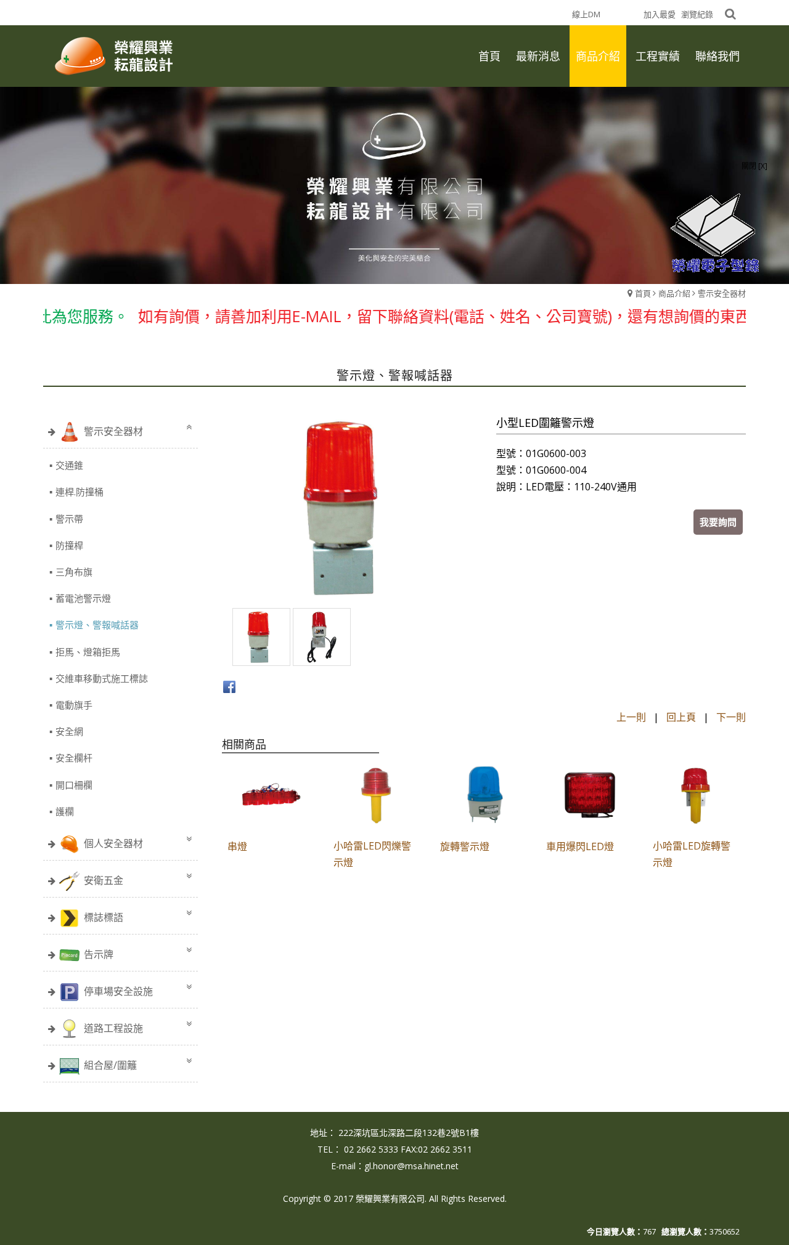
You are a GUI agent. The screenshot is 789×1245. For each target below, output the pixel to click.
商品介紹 (674, 293)
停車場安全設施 (118, 991)
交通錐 (69, 465)
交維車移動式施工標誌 (101, 678)
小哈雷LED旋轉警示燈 (691, 854)
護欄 (64, 811)
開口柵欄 (73, 785)
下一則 (731, 717)
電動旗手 (73, 705)
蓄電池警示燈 (83, 598)
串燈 (237, 846)
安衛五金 (103, 880)
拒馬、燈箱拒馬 (87, 652)
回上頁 (681, 717)
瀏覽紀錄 (697, 14)
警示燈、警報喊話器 (97, 624)
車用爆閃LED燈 (580, 846)
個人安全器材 (113, 843)
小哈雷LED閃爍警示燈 (372, 854)
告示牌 (98, 954)
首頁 (643, 293)
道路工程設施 (113, 1028)
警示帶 (69, 519)
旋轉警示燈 (464, 846)
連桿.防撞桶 (79, 491)
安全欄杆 (73, 758)
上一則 (631, 717)
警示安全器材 (722, 293)
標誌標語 (103, 917)
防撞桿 (69, 545)
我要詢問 (718, 522)
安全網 (69, 731)
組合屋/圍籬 (110, 1065)
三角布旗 (73, 572)
